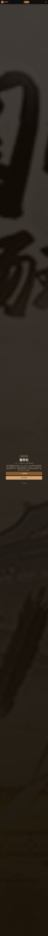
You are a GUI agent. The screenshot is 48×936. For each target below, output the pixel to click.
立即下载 (26, 2)
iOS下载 (25, 477)
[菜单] (46, 2)
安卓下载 (25, 473)
